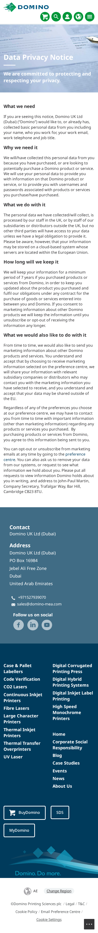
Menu (89, 924)
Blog (57, 755)
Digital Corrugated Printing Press (72, 668)
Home (59, 734)
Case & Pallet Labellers (18, 668)
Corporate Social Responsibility (70, 744)
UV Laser (13, 757)
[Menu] (89, 16)
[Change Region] (78, 16)
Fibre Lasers (16, 708)
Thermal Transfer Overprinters (22, 746)
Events (60, 771)
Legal (70, 903)
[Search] (56, 16)
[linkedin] (32, 624)
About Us (62, 786)
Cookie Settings (49, 919)
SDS (60, 812)
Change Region (59, 890)
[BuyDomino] (45, 16)
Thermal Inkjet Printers (19, 732)
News (58, 778)
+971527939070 (32, 597)
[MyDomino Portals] (67, 16)
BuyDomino (29, 812)
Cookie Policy (26, 911)
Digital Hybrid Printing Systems (71, 682)
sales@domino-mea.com (39, 604)
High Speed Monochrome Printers (67, 712)
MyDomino (19, 830)
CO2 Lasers (15, 687)
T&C (81, 903)
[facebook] (18, 624)
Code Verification (22, 679)
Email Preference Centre (60, 911)
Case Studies (66, 763)
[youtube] (46, 624)
